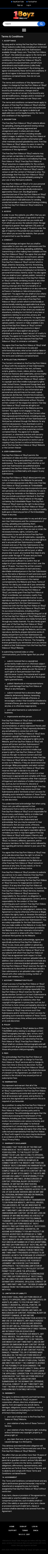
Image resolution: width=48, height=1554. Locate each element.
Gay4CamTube (18, 2)
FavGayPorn (32, 2)
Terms (25, 1530)
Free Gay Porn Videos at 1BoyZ (21, 1550)
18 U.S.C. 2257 (24, 1534)
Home (11, 1526)
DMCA (35, 1530)
